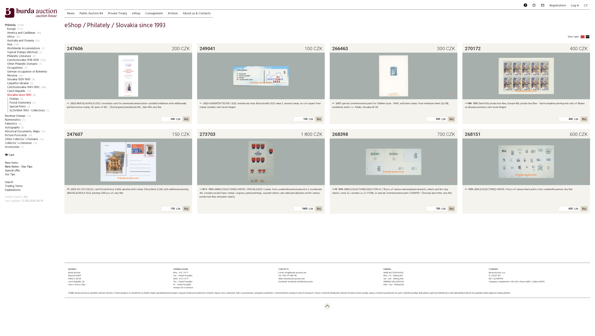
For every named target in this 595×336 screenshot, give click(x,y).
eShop (136, 13)
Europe (11, 29)
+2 (451, 179)
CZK (178, 119)
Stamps (14, 99)
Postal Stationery (20, 102)
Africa (10, 36)
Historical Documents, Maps (22, 131)
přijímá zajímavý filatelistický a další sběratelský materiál (447, 293)
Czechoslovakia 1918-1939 (23, 60)
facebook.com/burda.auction (300, 281)
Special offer (12, 170)
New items (11, 163)
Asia (9, 44)
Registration (557, 5)
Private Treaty (117, 13)
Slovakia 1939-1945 (19, 79)
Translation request (103, 112)
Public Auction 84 (91, 13)
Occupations (15, 68)
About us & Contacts (197, 13)
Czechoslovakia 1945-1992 (23, 87)
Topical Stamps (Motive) (22, 52)
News (71, 13)
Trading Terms (14, 186)
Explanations (13, 190)
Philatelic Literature (19, 56)
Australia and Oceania (20, 40)
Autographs (12, 127)
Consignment (154, 13)
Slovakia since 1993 (19, 95)
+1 (186, 94)
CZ (586, 5)
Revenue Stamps (15, 116)
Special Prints (17, 106)
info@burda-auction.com (295, 272)
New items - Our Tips (18, 166)
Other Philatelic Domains (22, 64)
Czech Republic (16, 91)
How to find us (74, 284)
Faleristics (11, 123)
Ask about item (123, 112)
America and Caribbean (21, 33)
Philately (10, 25)
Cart (9, 155)
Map (83, 284)
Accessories (12, 147)
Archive (173, 13)
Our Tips (10, 174)
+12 (317, 179)
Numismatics (13, 120)
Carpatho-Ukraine (18, 83)
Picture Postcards (16, 135)
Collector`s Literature (18, 143)
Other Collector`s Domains (21, 139)
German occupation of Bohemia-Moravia (27, 73)
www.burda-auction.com (294, 278)
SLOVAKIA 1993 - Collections (27, 110)
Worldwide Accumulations (23, 48)
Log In (575, 5)
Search (9, 182)
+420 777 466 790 (289, 275)
